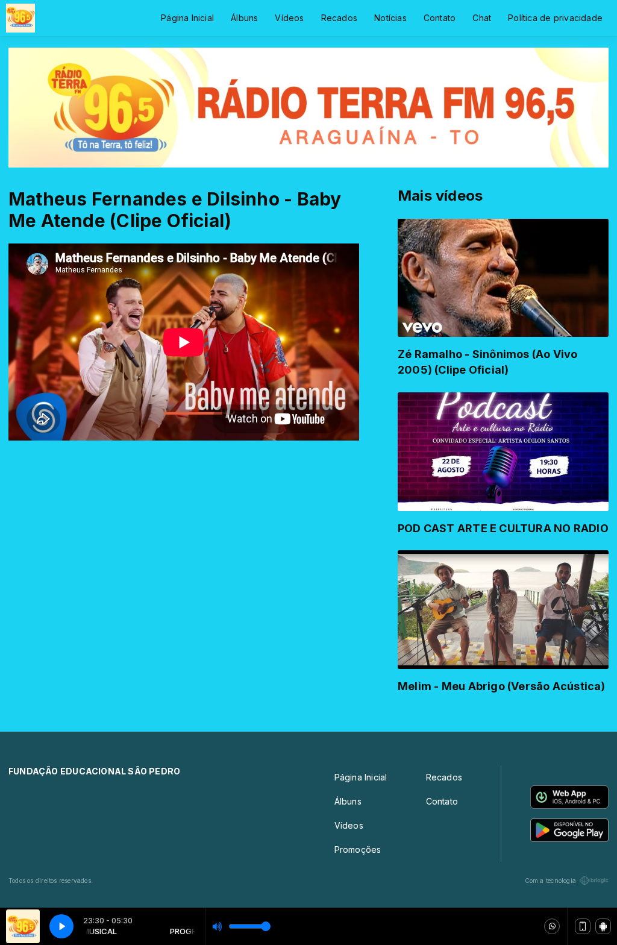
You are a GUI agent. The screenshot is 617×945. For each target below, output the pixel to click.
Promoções (357, 849)
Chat (481, 18)
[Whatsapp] (552, 926)
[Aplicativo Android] (603, 926)
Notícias (390, 18)
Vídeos (289, 18)
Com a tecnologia (550, 880)
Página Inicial (187, 18)
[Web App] (582, 926)
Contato (440, 18)
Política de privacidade (555, 18)
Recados (339, 18)
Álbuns (244, 18)
